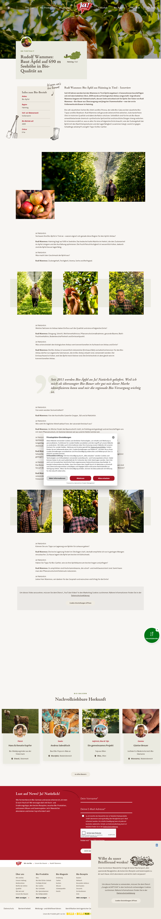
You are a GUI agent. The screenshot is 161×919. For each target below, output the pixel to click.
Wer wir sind (20, 891)
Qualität (18, 888)
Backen (78, 878)
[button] (29, 7)
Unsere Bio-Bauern (22, 894)
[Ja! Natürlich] (84, 9)
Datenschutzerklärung (80, 596)
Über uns (20, 874)
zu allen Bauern (80, 774)
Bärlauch (79, 880)
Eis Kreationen (81, 891)
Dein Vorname (89, 798)
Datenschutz (9, 909)
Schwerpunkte (61, 888)
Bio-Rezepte (82, 874)
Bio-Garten (39, 886)
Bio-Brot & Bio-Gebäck (43, 880)
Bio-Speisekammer (42, 891)
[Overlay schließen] (156, 845)
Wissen (58, 886)
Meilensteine (20, 883)
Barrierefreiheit (24, 909)
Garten (58, 880)
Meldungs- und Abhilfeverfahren (48, 909)
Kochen (58, 883)
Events (58, 891)
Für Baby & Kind (41, 883)
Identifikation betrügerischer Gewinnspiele (82, 909)
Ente (77, 894)
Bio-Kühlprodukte (41, 894)
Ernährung (59, 878)
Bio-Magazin (62, 874)
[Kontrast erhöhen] (8, 8)
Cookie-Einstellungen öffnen (80, 603)
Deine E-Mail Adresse (92, 809)
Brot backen (80, 886)
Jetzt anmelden (90, 851)
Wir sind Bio (20, 878)
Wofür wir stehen (21, 886)
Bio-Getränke (40, 888)
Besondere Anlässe (82, 883)
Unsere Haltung (21, 880)
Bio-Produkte (42, 874)
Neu (37, 878)
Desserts (79, 888)
